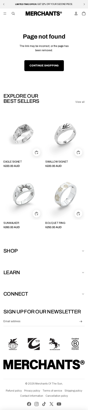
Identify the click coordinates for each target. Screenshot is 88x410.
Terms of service (52, 390)
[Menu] (5, 13)
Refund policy (14, 390)
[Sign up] (81, 321)
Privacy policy (32, 390)
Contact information (31, 395)
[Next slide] (84, 4)
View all (80, 101)
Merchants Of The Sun (48, 383)
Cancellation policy (56, 395)
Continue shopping (44, 65)
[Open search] (13, 13)
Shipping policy (73, 390)
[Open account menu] (76, 13)
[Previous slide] (4, 4)
